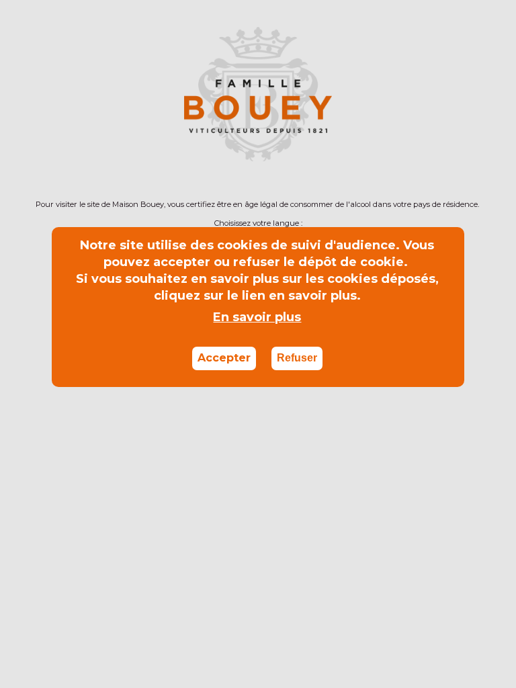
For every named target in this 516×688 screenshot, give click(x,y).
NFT (296, 151)
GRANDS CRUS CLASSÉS (387, 151)
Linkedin (21, 15)
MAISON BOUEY (248, 167)
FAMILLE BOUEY (428, 136)
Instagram (42, 15)
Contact (385, 599)
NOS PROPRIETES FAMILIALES (287, 136)
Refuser (297, 357)
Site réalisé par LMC (276, 599)
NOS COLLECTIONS (218, 151)
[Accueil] (258, 72)
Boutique (77, 136)
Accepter (224, 357)
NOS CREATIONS (105, 151)
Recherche (494, 167)
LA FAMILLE (158, 136)
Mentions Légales (461, 599)
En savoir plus (257, 317)
